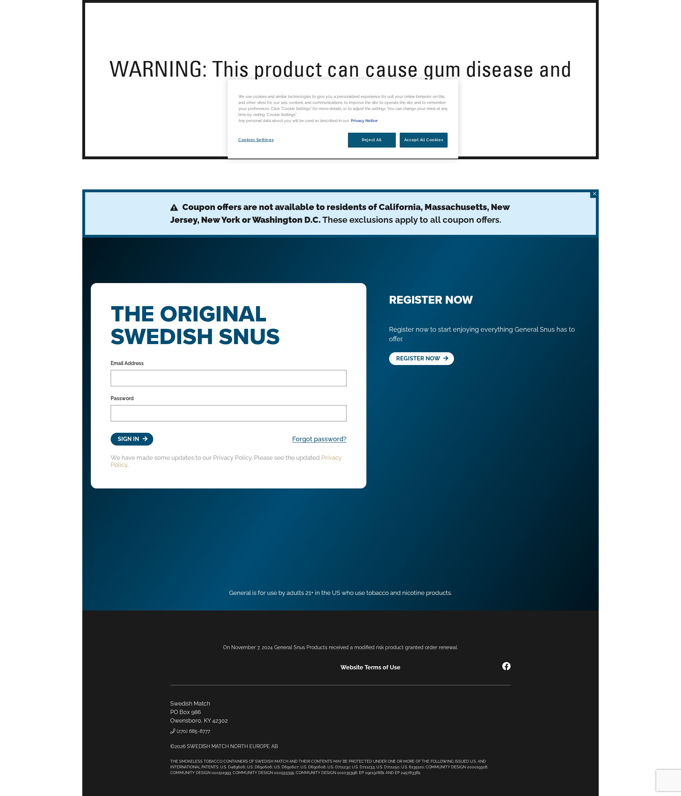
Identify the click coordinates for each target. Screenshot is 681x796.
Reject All (372, 140)
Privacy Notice (364, 120)
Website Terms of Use (370, 667)
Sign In (129, 439)
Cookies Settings (255, 140)
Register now (418, 358)
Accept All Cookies (423, 140)
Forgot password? (319, 439)
